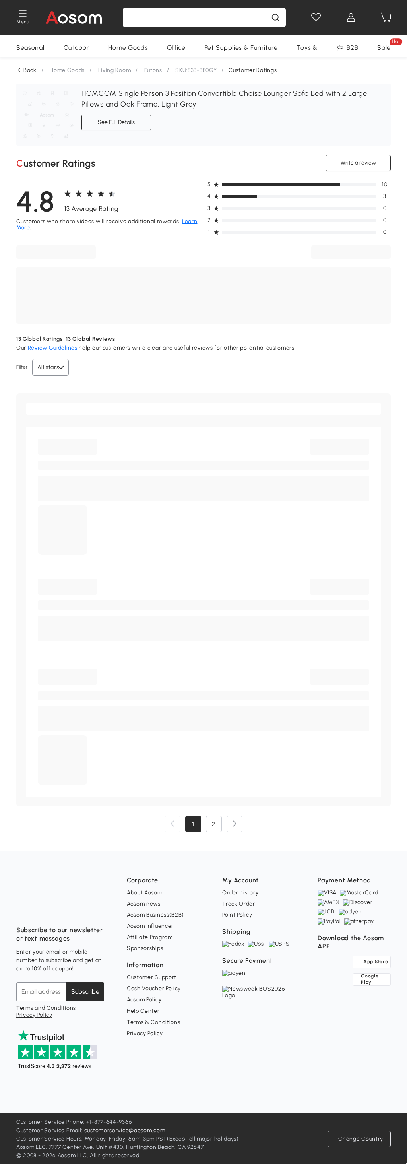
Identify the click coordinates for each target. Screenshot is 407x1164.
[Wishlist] (316, 17)
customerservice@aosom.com (124, 1130)
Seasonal (30, 47)
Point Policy (237, 914)
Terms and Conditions (46, 1008)
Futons (153, 70)
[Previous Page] (172, 824)
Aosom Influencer (150, 926)
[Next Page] (234, 824)
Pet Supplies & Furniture (241, 47)
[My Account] (351, 17)
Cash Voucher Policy (154, 988)
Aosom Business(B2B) (155, 914)
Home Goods (128, 47)
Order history (240, 892)
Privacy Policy (34, 1015)
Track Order (238, 903)
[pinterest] (75, 910)
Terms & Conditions (153, 1022)
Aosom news (144, 903)
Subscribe (85, 991)
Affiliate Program (150, 937)
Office (176, 47)
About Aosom (145, 892)
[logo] (73, 17)
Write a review (358, 162)
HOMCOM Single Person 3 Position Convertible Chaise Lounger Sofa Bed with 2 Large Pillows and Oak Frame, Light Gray (224, 99)
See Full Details (116, 122)
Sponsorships (145, 948)
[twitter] (92, 910)
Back (30, 70)
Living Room (114, 70)
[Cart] (386, 17)
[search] (275, 17)
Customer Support (151, 977)
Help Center (143, 1011)
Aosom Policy (144, 999)
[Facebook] (22, 910)
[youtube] (57, 910)
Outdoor (76, 47)
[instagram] (40, 910)
